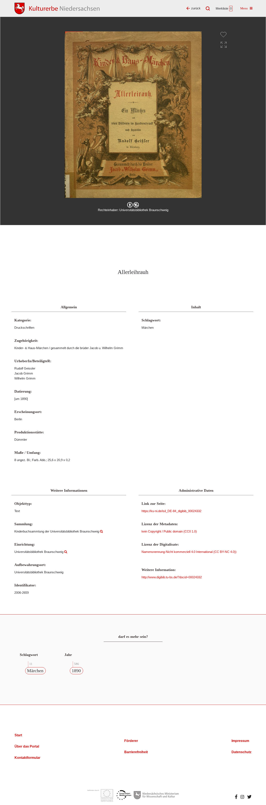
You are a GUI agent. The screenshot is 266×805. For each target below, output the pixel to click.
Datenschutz (241, 752)
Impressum (240, 741)
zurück (196, 8)
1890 (76, 670)
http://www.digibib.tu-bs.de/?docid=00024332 (172, 577)
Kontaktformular (27, 757)
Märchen (35, 670)
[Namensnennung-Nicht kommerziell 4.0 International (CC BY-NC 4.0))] (133, 205)
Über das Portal (27, 746)
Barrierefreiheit (136, 752)
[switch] (223, 34)
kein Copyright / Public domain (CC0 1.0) (169, 531)
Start (18, 735)
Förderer (131, 741)
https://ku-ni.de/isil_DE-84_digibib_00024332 (171, 511)
